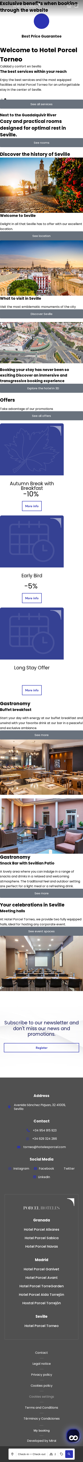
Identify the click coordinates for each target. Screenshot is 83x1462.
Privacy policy (41, 1374)
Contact (41, 1352)
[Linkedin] (34, 1176)
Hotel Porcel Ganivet (41, 1269)
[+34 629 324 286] (27, 1138)
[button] (69, 1454)
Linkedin (44, 1177)
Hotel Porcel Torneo (42, 1325)
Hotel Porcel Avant (41, 1277)
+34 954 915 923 (45, 1130)
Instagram (21, 1168)
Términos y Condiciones (42, 1418)
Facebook (46, 1168)
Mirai (52, 1441)
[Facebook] (35, 1168)
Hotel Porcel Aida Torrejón (41, 1294)
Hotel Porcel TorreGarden (41, 1286)
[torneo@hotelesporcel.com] (18, 1147)
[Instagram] (9, 1168)
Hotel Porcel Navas (41, 1246)
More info (32, 506)
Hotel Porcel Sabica (41, 1237)
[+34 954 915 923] (28, 1130)
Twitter (69, 1168)
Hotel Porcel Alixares (41, 1229)
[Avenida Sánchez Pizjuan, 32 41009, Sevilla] (9, 1107)
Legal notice (41, 1363)
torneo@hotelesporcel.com (44, 1147)
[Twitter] (60, 1168)
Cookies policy (42, 1385)
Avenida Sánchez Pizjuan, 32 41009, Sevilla (40, 1107)
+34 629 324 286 (44, 1138)
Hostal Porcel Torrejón (41, 1303)
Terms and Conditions (41, 1407)
